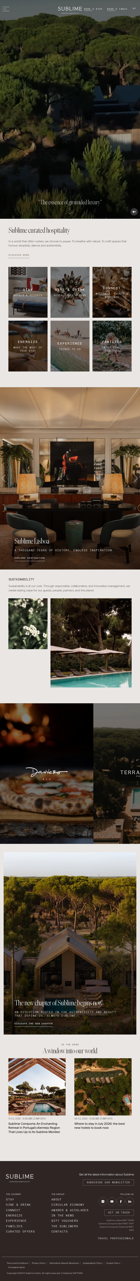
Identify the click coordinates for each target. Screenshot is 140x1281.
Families (14, 1226)
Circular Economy (67, 1204)
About (56, 1199)
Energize (14, 1215)
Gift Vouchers (64, 1220)
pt (134, 8)
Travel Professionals (116, 1238)
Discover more (19, 255)
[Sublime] (70, 10)
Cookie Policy (113, 1263)
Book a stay (93, 9)
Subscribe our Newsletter (108, 1182)
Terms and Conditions (17, 1263)
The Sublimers (64, 1226)
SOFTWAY (78, 1273)
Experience (16, 1220)
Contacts (59, 1231)
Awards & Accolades (70, 1210)
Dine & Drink (18, 1204)
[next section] (70, 209)
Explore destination (30, 558)
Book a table (117, 9)
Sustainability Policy (92, 1263)
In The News (62, 1215)
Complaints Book (16, 1267)
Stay (10, 1199)
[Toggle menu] (7, 9)
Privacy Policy (39, 1263)
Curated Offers (20, 1231)
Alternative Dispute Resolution (64, 1263)
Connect (13, 1210)
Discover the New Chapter (33, 1023)
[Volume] (134, 211)
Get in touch (119, 1212)
